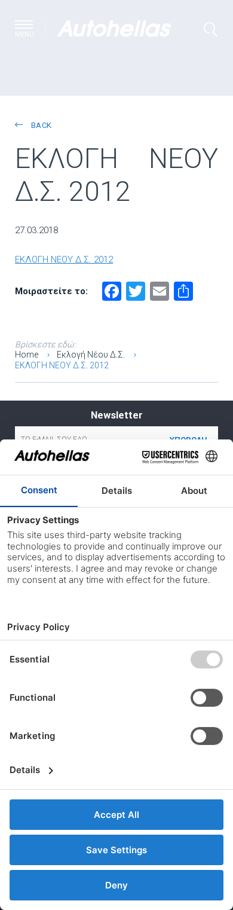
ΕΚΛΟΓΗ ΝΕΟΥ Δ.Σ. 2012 (64, 259)
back (40, 125)
